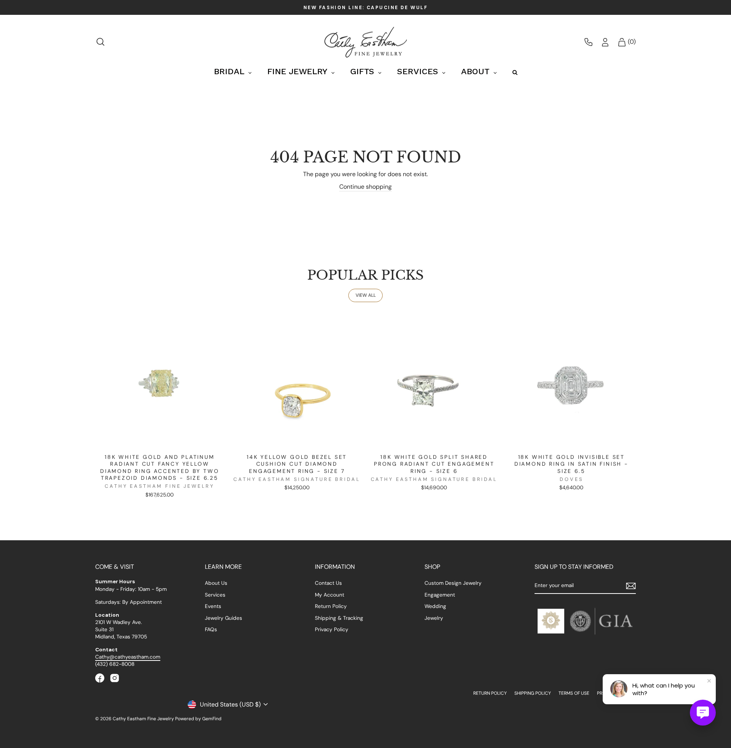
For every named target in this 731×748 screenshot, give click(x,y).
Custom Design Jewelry (453, 583)
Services (215, 595)
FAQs (211, 629)
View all (366, 295)
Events (213, 606)
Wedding (435, 606)
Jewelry (434, 618)
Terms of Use (574, 693)
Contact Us (328, 583)
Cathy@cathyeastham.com (127, 657)
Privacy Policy (331, 629)
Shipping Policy (532, 693)
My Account (329, 595)
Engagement (440, 595)
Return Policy (331, 606)
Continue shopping (365, 187)
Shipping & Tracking (339, 618)
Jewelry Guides (223, 618)
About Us (216, 583)
